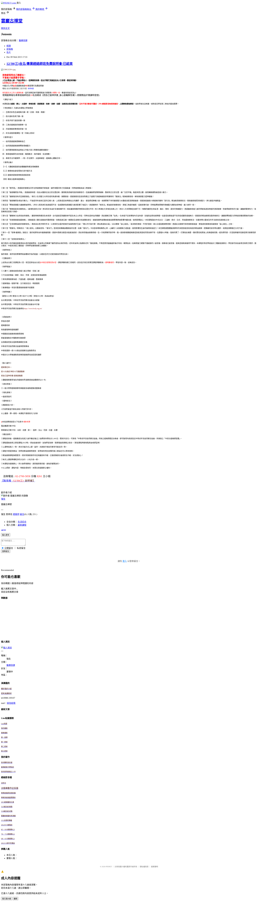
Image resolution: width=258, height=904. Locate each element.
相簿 (8, 46)
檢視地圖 (31, 88)
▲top (3, 530)
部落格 (9, 49)
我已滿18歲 (6, 899)
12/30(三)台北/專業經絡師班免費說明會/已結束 (39, 63)
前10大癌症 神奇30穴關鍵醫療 (12, 371)
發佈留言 (5, 551)
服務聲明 (154, 867)
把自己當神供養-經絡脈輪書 (12, 376)
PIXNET (109, 867)
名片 (8, 52)
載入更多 (5, 535)
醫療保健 (23, 40)
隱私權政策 (144, 867)
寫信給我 (11, 703)
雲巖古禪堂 (12, 20)
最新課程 (22, 525)
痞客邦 (16, 514)
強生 (3, 499)
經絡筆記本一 (6, 367)
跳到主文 (5, 28)
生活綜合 (22, 522)
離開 (15, 899)
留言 (22, 514)
